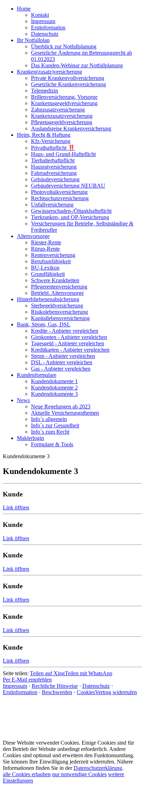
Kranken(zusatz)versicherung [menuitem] (49, 72)
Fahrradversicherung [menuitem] (54, 173)
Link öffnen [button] (16, 507)
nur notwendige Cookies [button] (79, 774)
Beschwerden (57, 692)
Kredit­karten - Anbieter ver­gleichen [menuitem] (70, 350)
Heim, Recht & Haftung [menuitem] (43, 135)
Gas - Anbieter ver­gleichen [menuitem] (60, 369)
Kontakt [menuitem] (40, 15)
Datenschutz (96, 686)
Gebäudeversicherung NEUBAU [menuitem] (68, 186)
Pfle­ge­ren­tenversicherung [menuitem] (59, 287)
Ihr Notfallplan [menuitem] (33, 40)
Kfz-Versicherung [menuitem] (50, 141)
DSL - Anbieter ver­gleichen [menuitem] (61, 362)
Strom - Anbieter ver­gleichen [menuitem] (63, 356)
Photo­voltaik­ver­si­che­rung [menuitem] (59, 192)
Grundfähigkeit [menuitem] (48, 274)
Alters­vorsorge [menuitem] (33, 236)
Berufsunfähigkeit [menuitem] (51, 261)
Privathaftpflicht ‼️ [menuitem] (53, 148)
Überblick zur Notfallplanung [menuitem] (63, 46)
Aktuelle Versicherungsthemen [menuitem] (65, 413)
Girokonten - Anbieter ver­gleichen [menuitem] (69, 337)
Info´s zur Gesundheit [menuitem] (55, 425)
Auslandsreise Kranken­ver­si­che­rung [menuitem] (71, 128)
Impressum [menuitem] (43, 21)
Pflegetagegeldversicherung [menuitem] (61, 122)
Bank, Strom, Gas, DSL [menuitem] (43, 324)
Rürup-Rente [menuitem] (45, 249)
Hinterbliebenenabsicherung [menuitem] (48, 299)
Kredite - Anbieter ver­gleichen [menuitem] (64, 331)
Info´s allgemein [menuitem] (49, 419)
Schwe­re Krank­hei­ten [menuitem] (55, 280)
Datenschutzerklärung (98, 768)
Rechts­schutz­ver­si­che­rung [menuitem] (60, 198)
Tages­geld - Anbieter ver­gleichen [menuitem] (67, 343)
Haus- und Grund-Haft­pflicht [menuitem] (63, 154)
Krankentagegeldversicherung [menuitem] (64, 103)
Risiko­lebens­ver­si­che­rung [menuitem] (59, 312)
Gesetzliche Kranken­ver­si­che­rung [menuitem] (68, 84)
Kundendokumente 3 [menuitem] (54, 394)
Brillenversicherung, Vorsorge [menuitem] (64, 97)
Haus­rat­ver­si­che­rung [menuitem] (54, 167)
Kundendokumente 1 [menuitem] (54, 381)
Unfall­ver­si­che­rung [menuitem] (52, 205)
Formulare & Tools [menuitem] (52, 444)
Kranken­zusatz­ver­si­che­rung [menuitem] (62, 116)
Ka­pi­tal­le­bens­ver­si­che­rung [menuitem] (60, 318)
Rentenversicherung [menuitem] (53, 255)
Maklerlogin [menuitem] (30, 438)
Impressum (15, 686)
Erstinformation (20, 692)
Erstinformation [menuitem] (48, 27)
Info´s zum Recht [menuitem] (50, 432)
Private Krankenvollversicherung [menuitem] (67, 78)
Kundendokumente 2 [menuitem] (54, 388)
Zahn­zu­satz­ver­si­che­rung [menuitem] (58, 110)
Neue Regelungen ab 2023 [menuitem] (60, 406)
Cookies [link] (86, 692)
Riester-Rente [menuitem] (46, 242)
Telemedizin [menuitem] (44, 91)
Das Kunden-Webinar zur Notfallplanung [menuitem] (77, 65)
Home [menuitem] (24, 9)
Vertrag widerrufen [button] (116, 692)
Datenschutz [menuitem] (44, 34)
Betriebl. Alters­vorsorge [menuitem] (57, 293)
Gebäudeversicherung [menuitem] (55, 179)
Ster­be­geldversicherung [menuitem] (57, 306)
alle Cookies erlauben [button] (27, 774)
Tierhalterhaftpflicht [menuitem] (53, 160)
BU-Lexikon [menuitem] (45, 268)
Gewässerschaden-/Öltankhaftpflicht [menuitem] (71, 211)
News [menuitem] (23, 400)
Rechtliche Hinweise (55, 686)
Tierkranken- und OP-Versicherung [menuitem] (70, 217)
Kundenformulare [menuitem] (36, 375)
